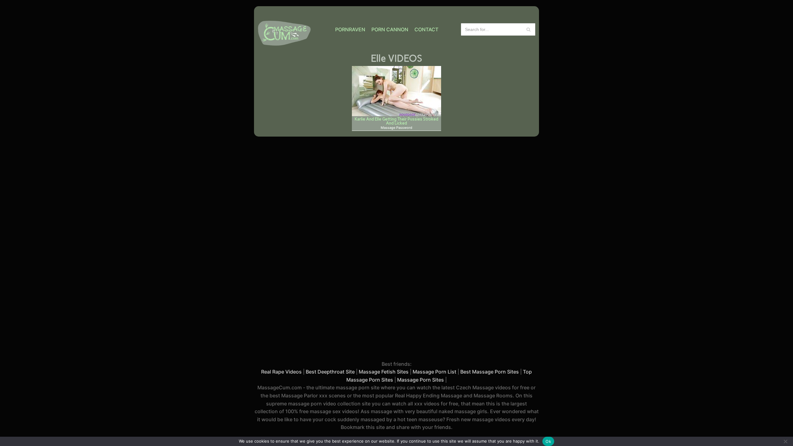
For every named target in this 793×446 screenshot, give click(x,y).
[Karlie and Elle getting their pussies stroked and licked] (396, 91)
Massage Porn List (434, 372)
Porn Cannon (389, 29)
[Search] (528, 29)
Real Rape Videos (281, 372)
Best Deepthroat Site (330, 372)
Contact (426, 29)
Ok (548, 441)
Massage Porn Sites (420, 380)
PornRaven (350, 29)
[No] (785, 441)
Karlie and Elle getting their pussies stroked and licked (396, 121)
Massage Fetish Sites (384, 372)
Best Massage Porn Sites (489, 372)
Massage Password (396, 127)
